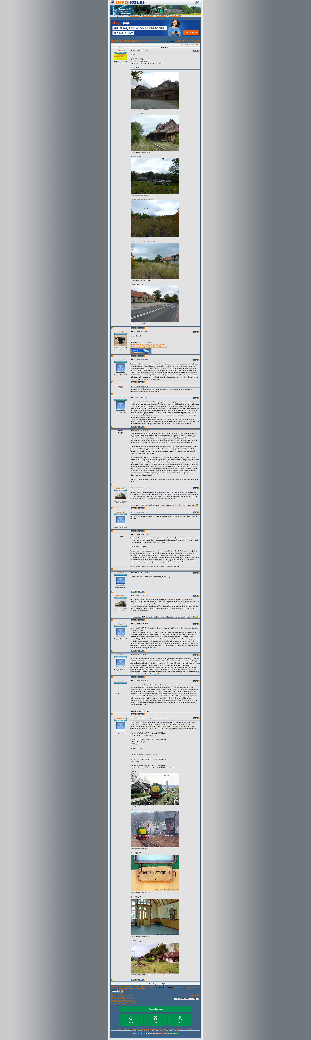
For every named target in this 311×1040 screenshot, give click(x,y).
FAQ (147, 1029)
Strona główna (116, 40)
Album (191, 1029)
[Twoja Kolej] (148, 1034)
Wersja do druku (195, 995)
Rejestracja (126, 1029)
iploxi (119, 681)
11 (192, 41)
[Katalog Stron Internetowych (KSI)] (163, 1034)
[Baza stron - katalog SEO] (173, 1034)
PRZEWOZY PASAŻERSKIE (130, 40)
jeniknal (119, 360)
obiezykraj (119, 50)
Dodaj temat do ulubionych (192, 994)
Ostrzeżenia (171, 1029)
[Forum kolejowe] (138, 1034)
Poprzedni (178, 41)
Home (120, 1029)
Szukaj (186, 1029)
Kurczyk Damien (119, 718)
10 (190, 41)
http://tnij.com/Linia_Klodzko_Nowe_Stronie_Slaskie (147, 345)
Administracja (154, 1029)
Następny (197, 41)
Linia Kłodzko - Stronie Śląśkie (131, 41)
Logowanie (134, 1029)
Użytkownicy (163, 1029)
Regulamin (142, 1029)
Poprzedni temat (182, 40)
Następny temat (195, 40)
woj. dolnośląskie (118, 988)
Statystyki (179, 1029)
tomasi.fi (120, 332)
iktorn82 (120, 655)
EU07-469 (119, 488)
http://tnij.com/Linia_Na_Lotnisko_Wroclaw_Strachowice (149, 347)
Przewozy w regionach (148, 40)
